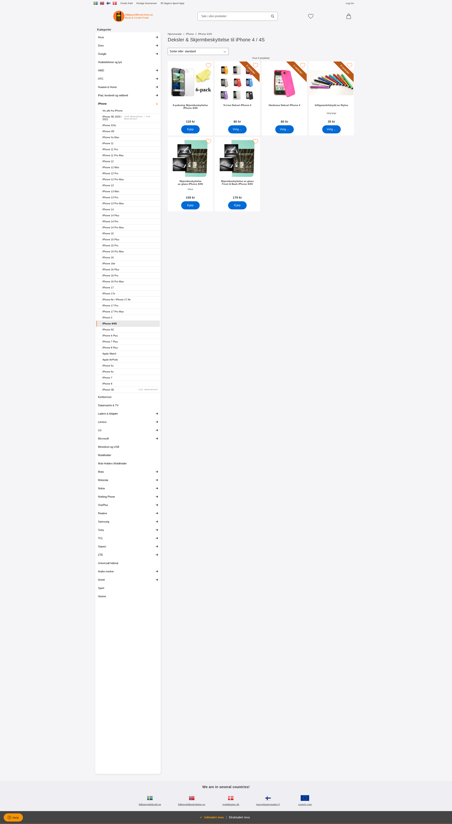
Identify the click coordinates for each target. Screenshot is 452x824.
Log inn (350, 3)
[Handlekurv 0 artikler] (349, 16)
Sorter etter (183, 51)
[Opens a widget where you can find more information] (13, 817)
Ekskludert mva (239, 817)
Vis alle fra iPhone (112, 110)
